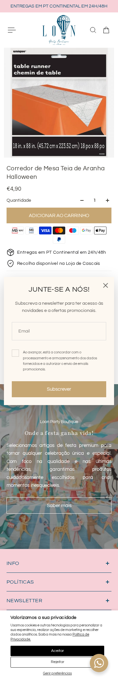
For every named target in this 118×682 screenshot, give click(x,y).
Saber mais (59, 505)
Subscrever (59, 389)
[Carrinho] (106, 30)
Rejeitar (57, 662)
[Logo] (59, 29)
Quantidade (19, 200)
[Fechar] (105, 285)
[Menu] (11, 30)
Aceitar (57, 651)
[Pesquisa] (93, 30)
